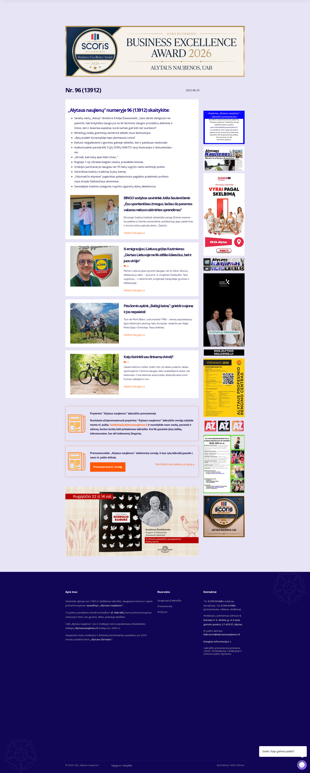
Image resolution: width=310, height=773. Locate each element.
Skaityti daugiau (133, 232)
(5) (127, 266)
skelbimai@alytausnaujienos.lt (128, 424)
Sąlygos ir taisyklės (121, 765)
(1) (127, 362)
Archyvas (162, 611)
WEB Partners (237, 765)
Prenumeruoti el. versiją (107, 467)
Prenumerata (164, 606)
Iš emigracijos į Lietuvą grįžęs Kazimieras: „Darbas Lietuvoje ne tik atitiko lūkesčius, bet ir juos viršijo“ (157, 255)
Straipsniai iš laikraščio (169, 600)
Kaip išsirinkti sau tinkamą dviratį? (148, 357)
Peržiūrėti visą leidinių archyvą (174, 464)
